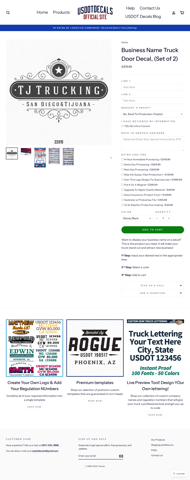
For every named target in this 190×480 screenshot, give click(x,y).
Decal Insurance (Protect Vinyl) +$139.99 (147, 194)
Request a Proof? (136, 108)
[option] (95, 28)
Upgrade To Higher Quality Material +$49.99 (149, 189)
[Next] (109, 157)
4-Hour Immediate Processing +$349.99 (147, 159)
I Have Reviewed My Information (148, 121)
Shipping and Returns (162, 445)
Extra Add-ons (133, 154)
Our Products (158, 439)
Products (61, 12)
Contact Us (150, 8)
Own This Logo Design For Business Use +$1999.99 (153, 179)
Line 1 (126, 81)
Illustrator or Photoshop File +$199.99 (145, 199)
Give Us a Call (153, 285)
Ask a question (152, 293)
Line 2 (126, 94)
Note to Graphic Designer (143, 133)
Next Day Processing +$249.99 (141, 169)
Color (126, 212)
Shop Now (34, 407)
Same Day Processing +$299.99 (142, 164)
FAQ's (154, 450)
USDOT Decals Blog (143, 16)
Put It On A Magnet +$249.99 (140, 184)
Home (42, 12)
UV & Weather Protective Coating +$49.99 (148, 204)
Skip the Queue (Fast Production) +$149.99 (149, 174)
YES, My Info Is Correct (137, 126)
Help (130, 8)
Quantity (163, 212)
